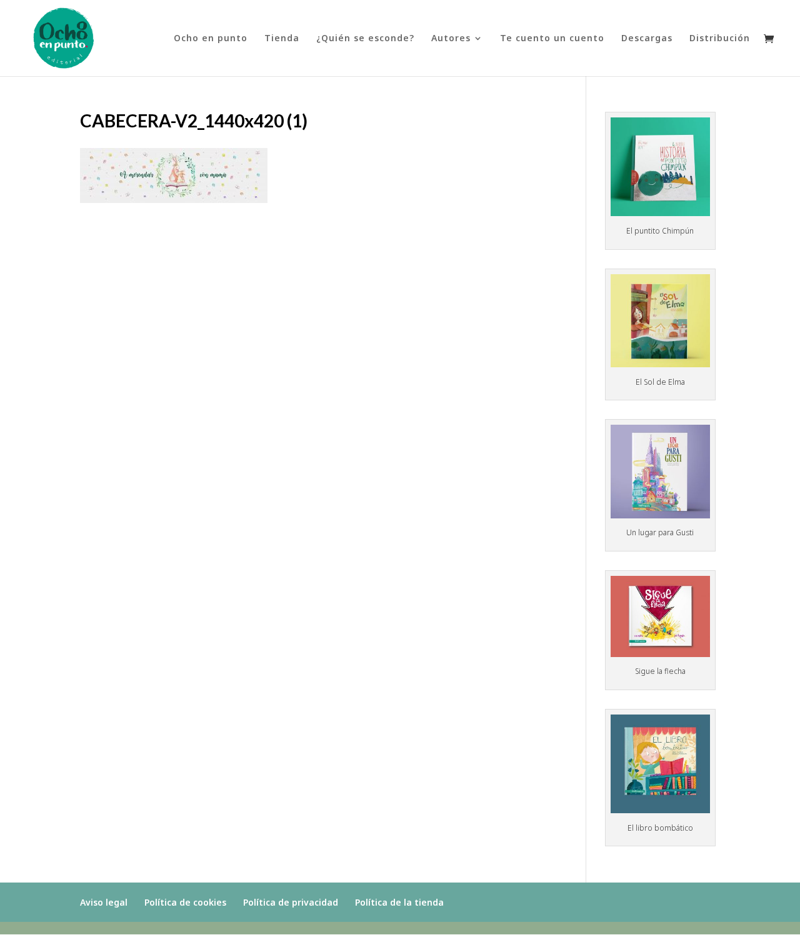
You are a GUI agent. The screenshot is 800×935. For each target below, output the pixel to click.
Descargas (646, 39)
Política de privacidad (290, 902)
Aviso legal (104, 902)
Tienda (281, 39)
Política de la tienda (399, 902)
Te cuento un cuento (552, 39)
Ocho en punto (211, 39)
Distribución (719, 39)
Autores (451, 39)
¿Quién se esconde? (365, 39)
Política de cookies (185, 902)
